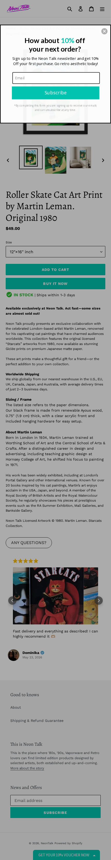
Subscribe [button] (56, 92)
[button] (104, 31)
